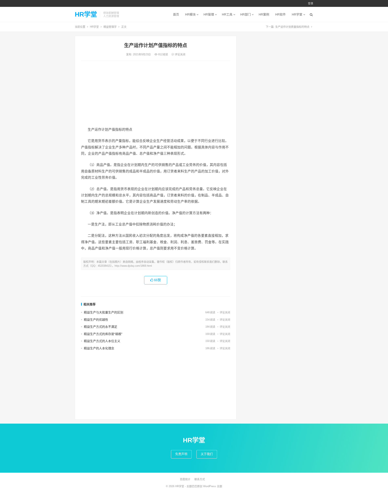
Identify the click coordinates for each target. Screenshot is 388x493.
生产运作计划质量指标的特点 (292, 26)
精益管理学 (110, 26)
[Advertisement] (155, 94)
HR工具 (227, 14)
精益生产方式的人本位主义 (102, 341)
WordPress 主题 (212, 486)
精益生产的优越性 (96, 319)
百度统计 (185, 479)
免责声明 (181, 454)
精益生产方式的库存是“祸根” (103, 334)
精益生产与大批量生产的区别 (103, 312)
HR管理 (208, 14)
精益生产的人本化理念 (99, 348)
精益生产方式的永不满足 (100, 326)
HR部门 (245, 14)
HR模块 (190, 14)
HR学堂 (86, 14)
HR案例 (264, 14)
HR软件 (280, 14)
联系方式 (199, 479)
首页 (176, 14)
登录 (310, 3)
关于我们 (207, 454)
